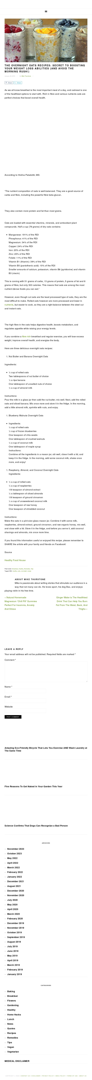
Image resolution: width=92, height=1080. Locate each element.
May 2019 (12, 955)
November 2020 (15, 895)
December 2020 (15, 890)
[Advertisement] (21, 137)
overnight (24, 571)
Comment (10, 659)
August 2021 (14, 886)
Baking (11, 991)
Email (8, 696)
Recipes (11, 1033)
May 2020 (12, 904)
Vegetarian (13, 1051)
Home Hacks (14, 1014)
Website (9, 706)
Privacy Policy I (49, 1076)
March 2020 (13, 913)
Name (8, 686)
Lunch (10, 1019)
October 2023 (14, 853)
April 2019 (12, 960)
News (10, 1023)
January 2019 (14, 974)
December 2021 (15, 881)
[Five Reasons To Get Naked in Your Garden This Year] (46, 773)
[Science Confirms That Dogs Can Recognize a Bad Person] (46, 810)
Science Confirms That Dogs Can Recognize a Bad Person (36, 825)
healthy (15, 571)
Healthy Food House (15, 560)
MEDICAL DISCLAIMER (17, 1061)
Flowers (11, 1000)
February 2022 (15, 872)
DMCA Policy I (61, 1076)
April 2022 (12, 862)
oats (19, 571)
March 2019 (13, 964)
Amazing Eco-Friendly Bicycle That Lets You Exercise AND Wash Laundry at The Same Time (46, 749)
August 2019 (14, 941)
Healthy (21, 569)
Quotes (11, 1028)
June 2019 (13, 951)
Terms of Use (72, 1076)
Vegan (10, 1047)
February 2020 (15, 918)
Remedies (27, 569)
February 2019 (15, 969)
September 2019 (16, 937)
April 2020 (12, 909)
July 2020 (12, 899)
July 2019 (12, 946)
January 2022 (14, 876)
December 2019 (15, 923)
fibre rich (27, 336)
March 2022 (13, 867)
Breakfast (15, 569)
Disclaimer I (37, 1076)
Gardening (13, 1005)
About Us (83, 1076)
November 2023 (15, 848)
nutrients (9, 304)
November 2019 (15, 927)
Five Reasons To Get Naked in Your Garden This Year (33, 786)
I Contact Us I (25, 1076)
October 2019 (14, 932)
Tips (32, 569)
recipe (29, 571)
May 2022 (12, 858)
